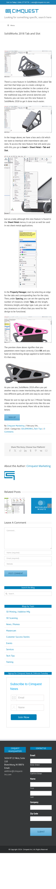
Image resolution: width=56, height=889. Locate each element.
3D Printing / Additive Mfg (18, 611)
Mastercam (11, 630)
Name (32, 778)
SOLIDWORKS (27, 428)
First (32, 788)
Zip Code (34, 813)
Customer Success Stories (18, 636)
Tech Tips (38, 428)
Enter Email (35, 765)
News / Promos (13, 624)
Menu (12, 25)
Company (34, 802)
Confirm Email (36, 773)
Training (9, 662)
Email (33, 755)
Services (10, 649)
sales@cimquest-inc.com (40, 2)
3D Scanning (12, 618)
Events (9, 643)
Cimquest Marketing (16, 425)
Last (32, 797)
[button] (6, 506)
